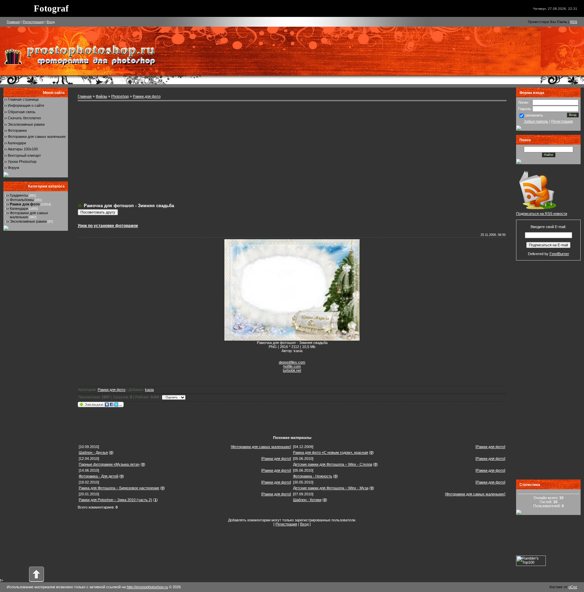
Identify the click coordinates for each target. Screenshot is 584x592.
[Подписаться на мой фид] (537, 210)
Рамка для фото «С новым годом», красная (330, 452)
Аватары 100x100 (23, 149)
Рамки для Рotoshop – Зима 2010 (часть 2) (115, 500)
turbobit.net (292, 370)
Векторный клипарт (24, 155)
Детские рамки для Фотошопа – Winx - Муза (330, 488)
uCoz (572, 587)
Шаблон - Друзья (93, 452)
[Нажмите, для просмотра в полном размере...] (292, 339)
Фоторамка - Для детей (98, 476)
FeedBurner (559, 254)
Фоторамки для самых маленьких (37, 136)
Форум (13, 168)
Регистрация (33, 22)
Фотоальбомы (22, 200)
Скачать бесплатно (24, 118)
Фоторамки (17, 130)
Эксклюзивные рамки (26, 124)
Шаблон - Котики (307, 500)
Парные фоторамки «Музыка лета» (109, 464)
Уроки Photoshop (22, 161)
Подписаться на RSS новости (541, 214)
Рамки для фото (25, 204)
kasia (149, 390)
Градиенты (19, 195)
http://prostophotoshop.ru (147, 587)
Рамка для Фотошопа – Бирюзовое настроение (119, 488)
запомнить (534, 115)
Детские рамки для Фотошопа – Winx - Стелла (332, 464)
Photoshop (120, 96)
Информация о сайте (26, 105)
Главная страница (23, 99)
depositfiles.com (292, 362)
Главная (13, 22)
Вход (51, 22)
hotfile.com (292, 366)
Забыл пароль (536, 121)
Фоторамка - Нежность (312, 476)
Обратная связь (21, 112)
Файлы (101, 96)
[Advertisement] (292, 152)
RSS (573, 22)
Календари (17, 143)
